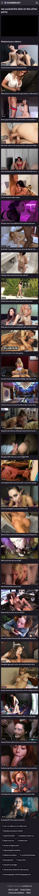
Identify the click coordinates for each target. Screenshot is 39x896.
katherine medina (10, 855)
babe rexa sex (9, 840)
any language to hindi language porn (17, 874)
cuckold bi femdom (28, 855)
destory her (23, 840)
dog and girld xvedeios (12, 850)
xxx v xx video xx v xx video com (15, 826)
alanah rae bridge (10, 865)
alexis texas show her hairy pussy (16, 869)
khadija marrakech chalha (13, 831)
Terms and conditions (16, 892)
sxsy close (22, 860)
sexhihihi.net (13, 2)
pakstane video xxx (27, 836)
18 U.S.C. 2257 (13, 889)
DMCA (28, 892)
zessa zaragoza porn (11, 845)
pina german (8, 860)
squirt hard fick (9, 836)
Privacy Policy (25, 889)
